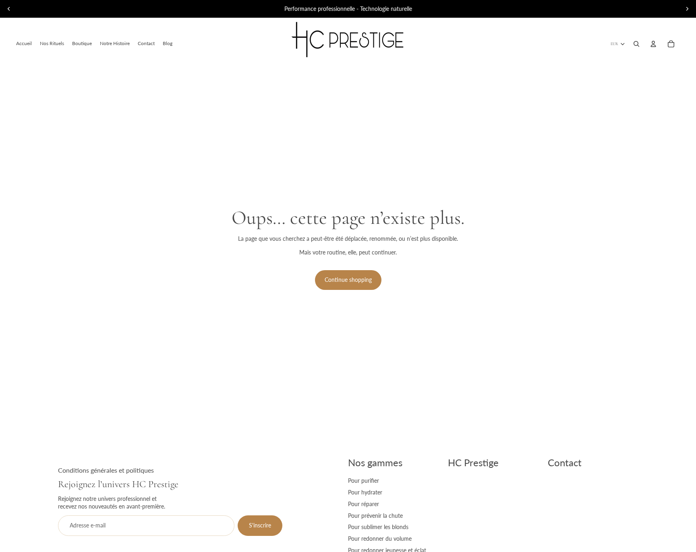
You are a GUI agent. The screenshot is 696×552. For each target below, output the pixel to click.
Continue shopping (348, 279)
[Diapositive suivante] (687, 9)
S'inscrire (260, 525)
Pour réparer (363, 503)
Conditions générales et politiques (106, 470)
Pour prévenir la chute (375, 515)
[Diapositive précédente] (9, 9)
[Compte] (653, 44)
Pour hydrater (365, 492)
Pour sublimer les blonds (378, 526)
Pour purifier (363, 480)
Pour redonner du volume (380, 538)
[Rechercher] (636, 44)
